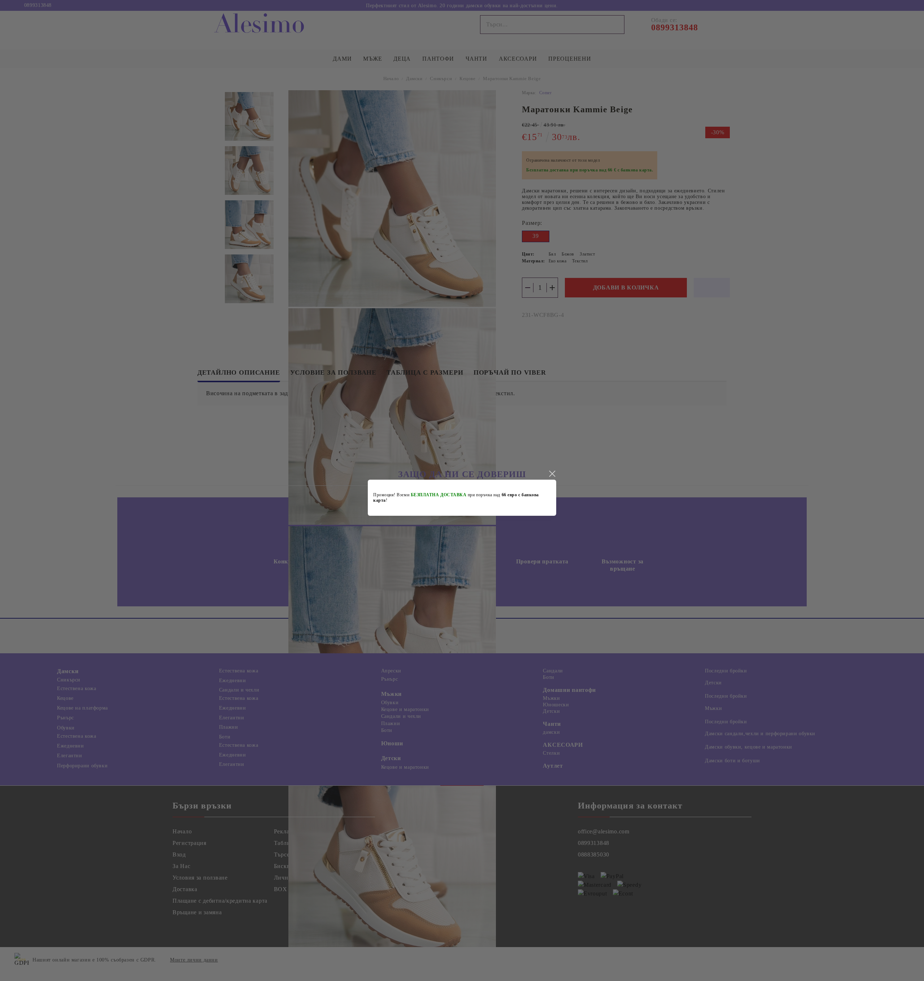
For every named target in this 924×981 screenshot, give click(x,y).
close (552, 474)
